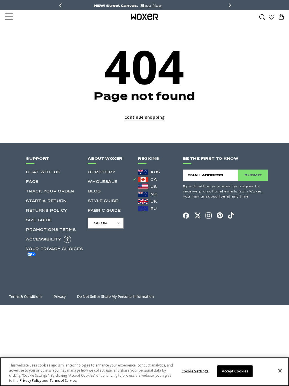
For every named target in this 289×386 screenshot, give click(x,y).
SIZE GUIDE (39, 220)
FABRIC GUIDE (104, 210)
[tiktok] (231, 215)
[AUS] (143, 172)
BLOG (94, 191)
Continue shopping (144, 117)
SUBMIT (253, 175)
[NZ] (143, 194)
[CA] (143, 179)
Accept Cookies (235, 371)
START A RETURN (46, 201)
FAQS (32, 181)
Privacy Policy (30, 380)
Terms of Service (63, 380)
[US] (143, 186)
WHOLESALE (102, 181)
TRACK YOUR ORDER (50, 191)
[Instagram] (208, 215)
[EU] (143, 208)
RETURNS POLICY (46, 210)
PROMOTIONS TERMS (51, 229)
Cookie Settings (195, 371)
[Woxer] (144, 16)
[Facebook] (186, 215)
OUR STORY (101, 172)
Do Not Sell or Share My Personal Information (115, 296)
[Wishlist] (271, 17)
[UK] (143, 201)
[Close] (280, 371)
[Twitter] (197, 215)
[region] (144, 371)
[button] (10, 17)
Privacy (60, 296)
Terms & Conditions (25, 296)
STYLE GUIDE (103, 201)
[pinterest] (220, 215)
